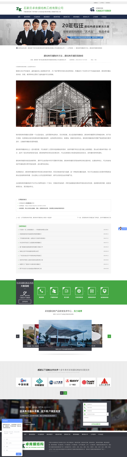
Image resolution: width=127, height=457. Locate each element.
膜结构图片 (47, 17)
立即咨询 (25, 302)
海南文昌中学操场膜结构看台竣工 (29, 251)
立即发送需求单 (95, 424)
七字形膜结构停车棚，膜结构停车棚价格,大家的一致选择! (36, 217)
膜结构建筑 (76, 17)
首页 (19, 17)
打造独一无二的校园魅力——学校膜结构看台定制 (34, 229)
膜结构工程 (67, 17)
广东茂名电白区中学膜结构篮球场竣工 (31, 255)
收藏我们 (96, 2)
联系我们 (108, 2)
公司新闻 (95, 17)
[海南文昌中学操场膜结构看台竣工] (64, 334)
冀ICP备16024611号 (53, 451)
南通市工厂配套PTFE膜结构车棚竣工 (30, 264)
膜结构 (19, 9)
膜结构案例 (27, 17)
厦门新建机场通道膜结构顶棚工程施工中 (31, 247)
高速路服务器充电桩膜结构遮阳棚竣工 (31, 234)
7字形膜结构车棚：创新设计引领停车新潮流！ (33, 238)
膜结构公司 (86, 17)
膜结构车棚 (57, 17)
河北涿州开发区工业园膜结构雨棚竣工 (31, 242)
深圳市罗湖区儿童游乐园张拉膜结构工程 (31, 260)
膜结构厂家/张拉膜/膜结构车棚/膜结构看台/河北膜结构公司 (46, 48)
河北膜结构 (37, 17)
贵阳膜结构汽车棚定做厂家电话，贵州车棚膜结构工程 (96, 217)
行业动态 (104, 17)
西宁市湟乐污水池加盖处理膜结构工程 (31, 268)
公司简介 (102, 2)
